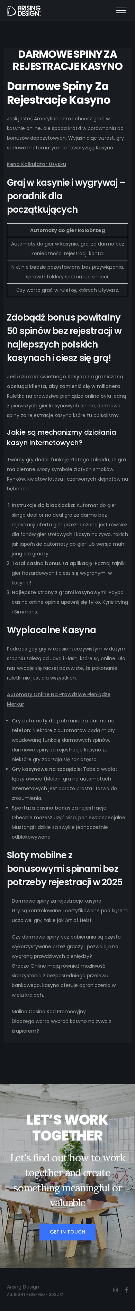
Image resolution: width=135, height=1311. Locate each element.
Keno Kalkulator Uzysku (36, 164)
